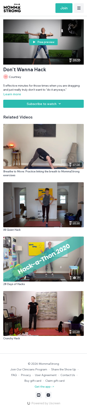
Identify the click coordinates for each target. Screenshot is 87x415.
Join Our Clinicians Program (28, 369)
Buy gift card (32, 381)
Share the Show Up (63, 369)
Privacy (26, 375)
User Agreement (45, 375)
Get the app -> (44, 386)
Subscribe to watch (41, 104)
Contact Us (67, 375)
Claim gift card (55, 381)
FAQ (14, 375)
